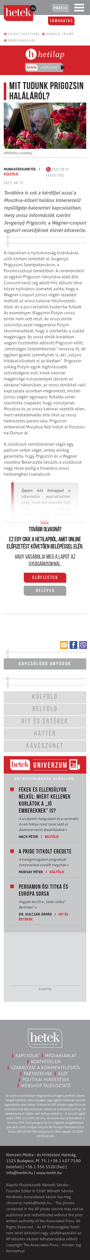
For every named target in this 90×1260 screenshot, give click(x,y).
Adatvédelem (46, 1061)
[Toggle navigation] (79, 9)
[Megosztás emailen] (64, 645)
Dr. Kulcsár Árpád (35, 914)
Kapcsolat (27, 1055)
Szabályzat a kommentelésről (46, 1067)
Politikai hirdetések (46, 1079)
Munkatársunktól (20, 169)
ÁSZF (63, 1073)
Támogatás (61, 21)
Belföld (52, 836)
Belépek (45, 591)
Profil (61, 8)
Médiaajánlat (60, 1055)
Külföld (11, 174)
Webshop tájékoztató (46, 1085)
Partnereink (38, 1073)
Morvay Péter (31, 872)
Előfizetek (45, 578)
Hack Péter (28, 836)
